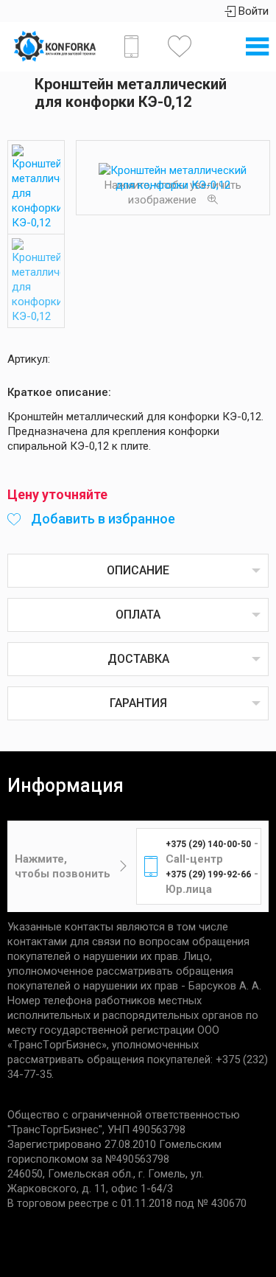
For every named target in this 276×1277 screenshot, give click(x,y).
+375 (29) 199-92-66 (208, 874)
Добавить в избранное (101, 518)
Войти (252, 11)
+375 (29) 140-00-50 (208, 844)
